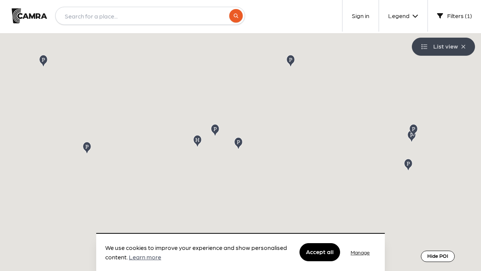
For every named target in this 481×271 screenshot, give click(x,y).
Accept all (320, 252)
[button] (291, 60)
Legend (399, 15)
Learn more (145, 257)
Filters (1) (459, 15)
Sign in (360, 15)
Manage (360, 252)
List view (445, 46)
